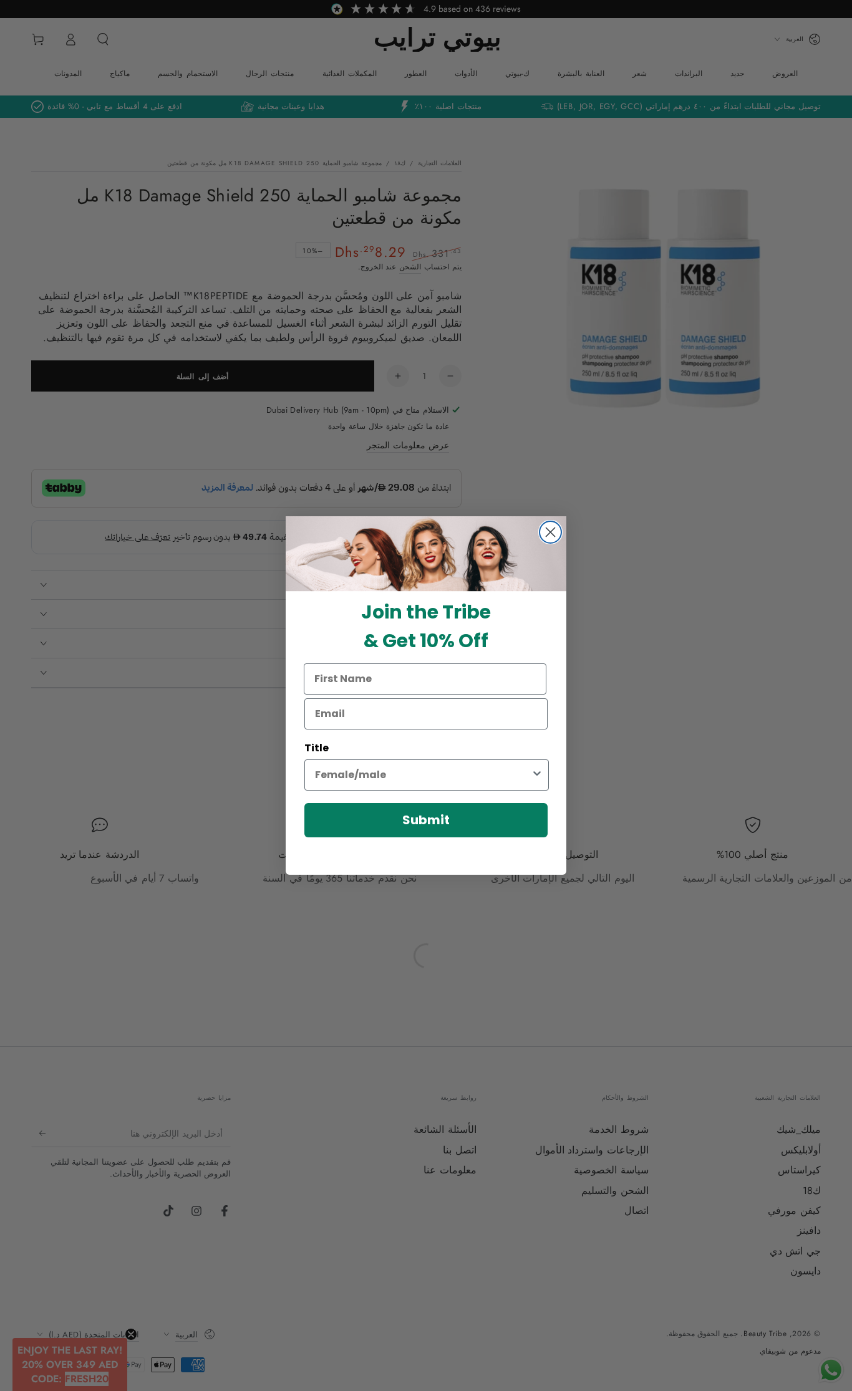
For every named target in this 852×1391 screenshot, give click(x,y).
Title (316, 748)
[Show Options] (537, 775)
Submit (426, 820)
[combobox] (423, 775)
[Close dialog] (550, 532)
